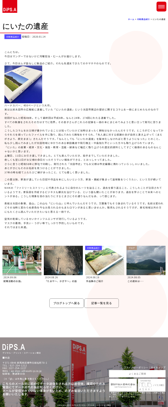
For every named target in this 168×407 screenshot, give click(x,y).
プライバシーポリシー (136, 367)
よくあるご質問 (137, 373)
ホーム (131, 19)
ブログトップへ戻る (66, 303)
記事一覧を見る (101, 303)
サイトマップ (158, 367)
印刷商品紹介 (143, 19)
